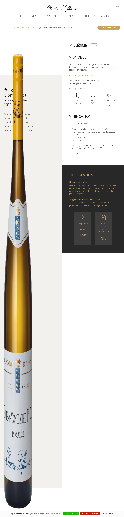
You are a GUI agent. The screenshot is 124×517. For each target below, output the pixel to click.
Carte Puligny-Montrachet (81, 75)
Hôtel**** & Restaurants (96, 16)
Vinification (53, 16)
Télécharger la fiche (109, 28)
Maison (18, 16)
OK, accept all (71, 513)
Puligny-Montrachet (17, 27)
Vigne (35, 16)
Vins (71, 16)
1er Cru (31, 27)
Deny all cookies (90, 513)
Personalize (107, 513)
